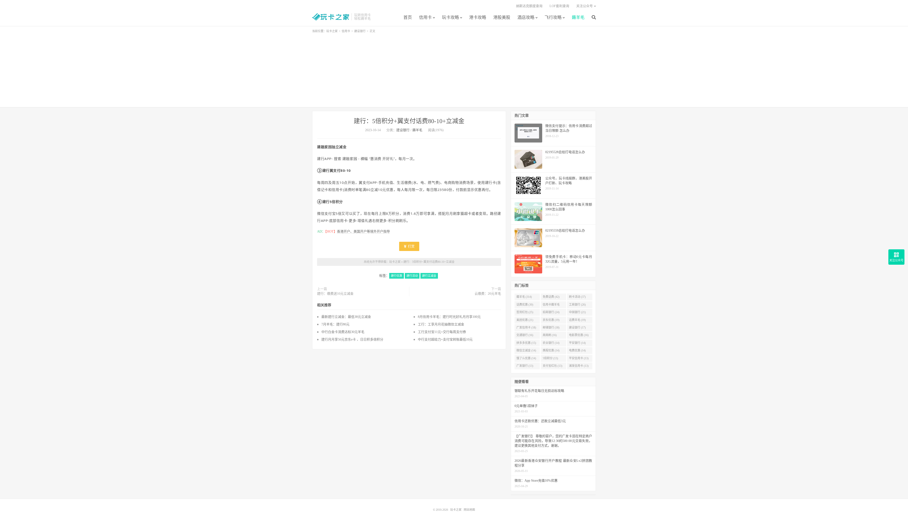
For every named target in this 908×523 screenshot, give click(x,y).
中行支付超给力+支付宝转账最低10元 (445, 339)
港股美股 (501, 17)
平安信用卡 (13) (579, 358)
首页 (407, 17)
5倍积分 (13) (550, 358)
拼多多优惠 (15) (526, 343)
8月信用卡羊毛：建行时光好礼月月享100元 (449, 317)
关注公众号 (584, 6)
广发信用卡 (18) (526, 327)
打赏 (411, 246)
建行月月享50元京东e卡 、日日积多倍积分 (352, 339)
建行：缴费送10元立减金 (335, 293)
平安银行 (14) (577, 343)
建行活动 (412, 275)
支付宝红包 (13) (552, 365)
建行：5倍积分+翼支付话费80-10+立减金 (409, 121)
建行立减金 (429, 275)
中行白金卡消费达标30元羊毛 (342, 332)
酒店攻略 (525, 17)
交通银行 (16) (524, 335)
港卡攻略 (477, 17)
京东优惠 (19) (551, 320)
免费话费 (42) (551, 296)
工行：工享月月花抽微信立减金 (441, 324)
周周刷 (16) (550, 335)
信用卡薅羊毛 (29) (551, 305)
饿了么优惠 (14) (526, 358)
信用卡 (425, 17)
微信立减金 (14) (526, 350)
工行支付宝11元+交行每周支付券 (442, 332)
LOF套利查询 (559, 6)
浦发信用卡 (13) (579, 365)
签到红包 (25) (524, 312)
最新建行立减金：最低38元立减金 (346, 317)
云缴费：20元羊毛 (488, 293)
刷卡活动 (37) (577, 296)
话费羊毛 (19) (577, 320)
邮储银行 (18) (551, 327)
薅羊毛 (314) (524, 296)
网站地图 (469, 509)
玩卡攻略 (450, 17)
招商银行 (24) (551, 312)
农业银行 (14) (551, 343)
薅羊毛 (578, 17)
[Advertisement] (454, 68)
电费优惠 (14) (577, 350)
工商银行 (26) (577, 304)
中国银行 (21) (577, 312)
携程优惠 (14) (551, 350)
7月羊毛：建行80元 (335, 324)
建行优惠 (396, 275)
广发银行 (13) (524, 365)
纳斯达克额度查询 (529, 6)
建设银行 (360, 31)
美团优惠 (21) (524, 320)
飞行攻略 (553, 17)
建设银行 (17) (577, 327)
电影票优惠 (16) (579, 335)
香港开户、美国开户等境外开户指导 (363, 231)
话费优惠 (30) (524, 304)
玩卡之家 (330, 17)
